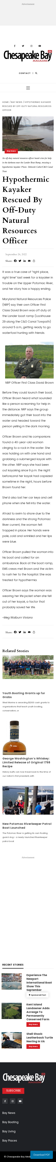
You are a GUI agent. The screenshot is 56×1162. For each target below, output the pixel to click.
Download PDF (41, 1154)
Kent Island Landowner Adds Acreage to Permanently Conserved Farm (38, 1012)
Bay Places (9, 1140)
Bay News (11, 151)
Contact (25, 73)
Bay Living (9, 1131)
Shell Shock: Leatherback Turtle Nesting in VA (39, 1037)
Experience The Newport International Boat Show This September (39, 982)
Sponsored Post (38, 995)
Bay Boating (10, 1122)
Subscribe (13, 1090)
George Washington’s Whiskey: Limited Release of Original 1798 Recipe (26, 762)
